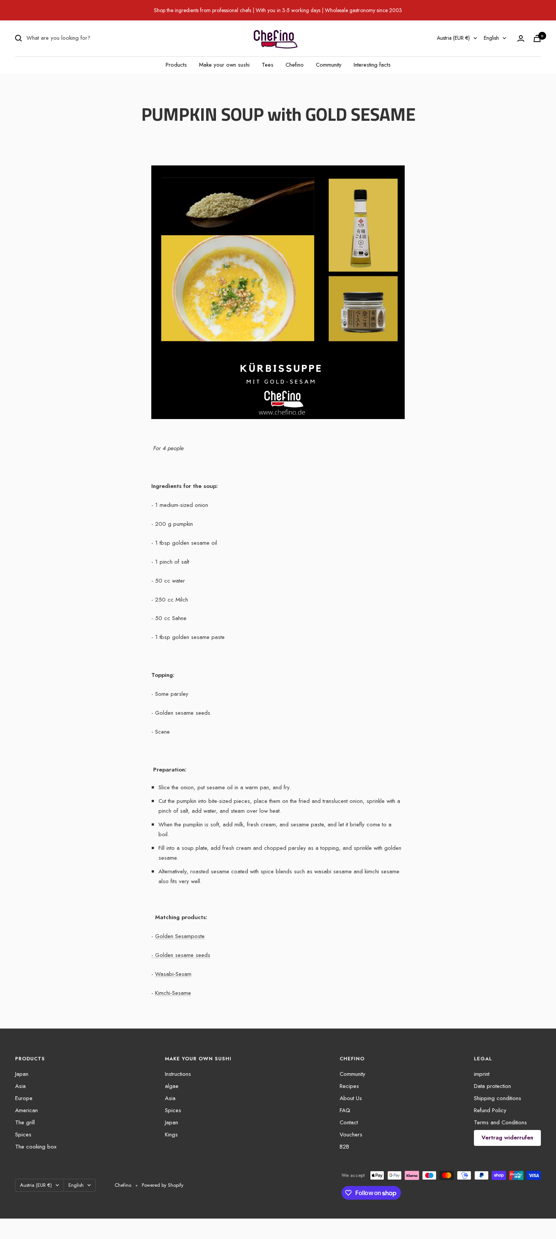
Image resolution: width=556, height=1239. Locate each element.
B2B (344, 1146)
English (491, 38)
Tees (267, 65)
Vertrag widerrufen (507, 1137)
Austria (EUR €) (453, 38)
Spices (23, 1134)
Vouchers (351, 1134)
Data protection (492, 1086)
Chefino (295, 65)
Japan (21, 1074)
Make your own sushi (224, 65)
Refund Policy (490, 1110)
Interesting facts (372, 65)
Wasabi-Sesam (173, 974)
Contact (349, 1122)
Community (329, 65)
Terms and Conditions (500, 1122)
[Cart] (537, 38)
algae (172, 1086)
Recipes (349, 1086)
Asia (20, 1086)
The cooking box (35, 1146)
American (26, 1110)
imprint (481, 1074)
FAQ (345, 1110)
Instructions (178, 1074)
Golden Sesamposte (180, 936)
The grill (25, 1122)
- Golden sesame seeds (180, 955)
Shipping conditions (497, 1098)
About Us (351, 1098)
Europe (24, 1098)
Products (176, 65)
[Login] (520, 38)
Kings (171, 1134)
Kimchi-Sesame (173, 993)
